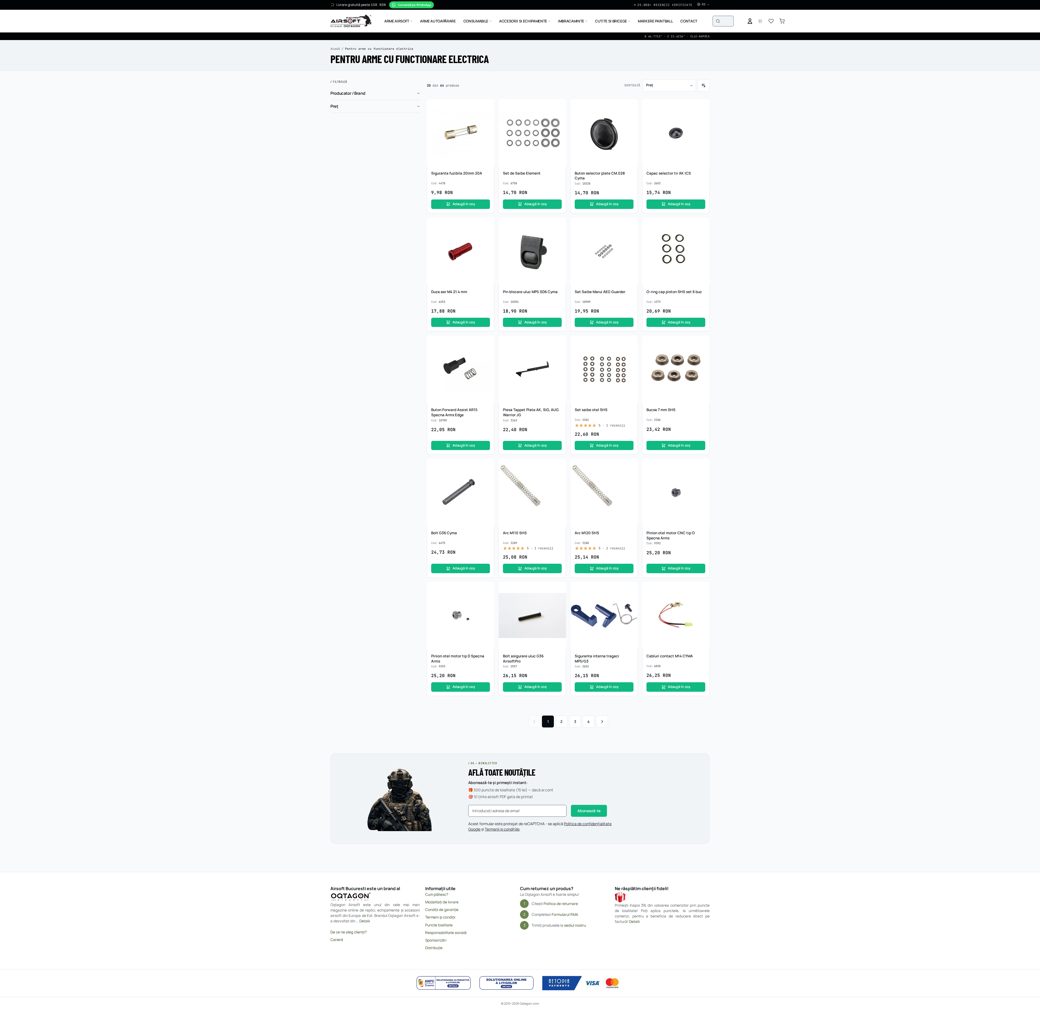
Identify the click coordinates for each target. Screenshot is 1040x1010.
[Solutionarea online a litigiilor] (506, 983)
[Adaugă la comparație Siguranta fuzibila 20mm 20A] (487, 116)
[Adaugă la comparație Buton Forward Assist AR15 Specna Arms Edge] (487, 353)
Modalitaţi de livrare (442, 902)
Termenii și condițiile (502, 829)
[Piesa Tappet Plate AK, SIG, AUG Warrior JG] (532, 369)
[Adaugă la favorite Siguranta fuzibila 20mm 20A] (487, 106)
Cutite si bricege (611, 21)
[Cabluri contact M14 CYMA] (676, 615)
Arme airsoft (396, 21)
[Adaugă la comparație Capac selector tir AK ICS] (702, 116)
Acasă (335, 49)
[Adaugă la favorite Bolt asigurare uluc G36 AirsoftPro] (559, 589)
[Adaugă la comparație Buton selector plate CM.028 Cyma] (630, 116)
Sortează (632, 85)
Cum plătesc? (436, 894)
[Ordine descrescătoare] (704, 85)
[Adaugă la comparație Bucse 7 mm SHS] (702, 353)
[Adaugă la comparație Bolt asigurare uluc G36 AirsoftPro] (559, 599)
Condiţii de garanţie (442, 909)
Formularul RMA (565, 914)
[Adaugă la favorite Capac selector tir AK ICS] (702, 106)
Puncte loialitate (439, 925)
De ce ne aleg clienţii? (348, 932)
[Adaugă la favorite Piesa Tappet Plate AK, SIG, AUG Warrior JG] (559, 342)
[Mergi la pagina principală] (350, 21)
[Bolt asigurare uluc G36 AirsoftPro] (532, 615)
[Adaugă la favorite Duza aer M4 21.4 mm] (487, 224)
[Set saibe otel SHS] (604, 369)
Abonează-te (588, 810)
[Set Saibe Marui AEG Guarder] (604, 251)
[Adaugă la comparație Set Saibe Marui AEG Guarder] (630, 235)
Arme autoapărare (438, 21)
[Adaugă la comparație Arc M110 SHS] (559, 476)
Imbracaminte (571, 21)
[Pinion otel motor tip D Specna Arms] (460, 615)
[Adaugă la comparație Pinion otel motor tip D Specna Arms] (487, 599)
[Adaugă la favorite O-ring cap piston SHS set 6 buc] (702, 224)
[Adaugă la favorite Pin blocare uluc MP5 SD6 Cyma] (559, 224)
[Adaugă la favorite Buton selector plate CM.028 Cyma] (630, 106)
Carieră (336, 939)
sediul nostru (575, 925)
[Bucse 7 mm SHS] (676, 369)
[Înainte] (602, 721)
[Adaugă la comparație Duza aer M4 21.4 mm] (487, 235)
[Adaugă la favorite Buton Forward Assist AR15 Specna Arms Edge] (487, 342)
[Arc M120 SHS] (604, 492)
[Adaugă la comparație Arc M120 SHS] (630, 476)
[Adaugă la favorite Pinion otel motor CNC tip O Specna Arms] (702, 465)
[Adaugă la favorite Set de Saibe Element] (559, 106)
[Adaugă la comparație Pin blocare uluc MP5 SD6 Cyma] (559, 235)
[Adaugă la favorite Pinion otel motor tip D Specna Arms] (487, 589)
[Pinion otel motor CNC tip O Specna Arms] (676, 492)
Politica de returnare (561, 903)
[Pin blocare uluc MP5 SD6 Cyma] (532, 251)
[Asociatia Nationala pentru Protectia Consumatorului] (444, 983)
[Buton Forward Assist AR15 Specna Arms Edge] (460, 369)
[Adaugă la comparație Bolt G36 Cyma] (487, 476)
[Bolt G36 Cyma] (460, 492)
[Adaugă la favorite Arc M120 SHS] (630, 465)
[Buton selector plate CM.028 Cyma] (604, 132)
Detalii (364, 921)
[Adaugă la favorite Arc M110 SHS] (559, 465)
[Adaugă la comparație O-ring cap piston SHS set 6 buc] (702, 235)
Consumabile (475, 21)
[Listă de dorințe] (771, 21)
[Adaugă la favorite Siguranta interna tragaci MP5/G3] (630, 589)
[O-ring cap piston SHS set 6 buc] (676, 251)
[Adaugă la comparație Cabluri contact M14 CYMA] (702, 599)
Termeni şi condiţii (440, 917)
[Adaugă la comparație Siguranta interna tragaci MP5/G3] (630, 599)
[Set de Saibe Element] (532, 132)
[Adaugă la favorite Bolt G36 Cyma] (487, 465)
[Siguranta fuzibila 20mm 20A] (460, 132)
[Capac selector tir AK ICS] (676, 132)
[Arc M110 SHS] (532, 492)
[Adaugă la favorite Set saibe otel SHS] (630, 342)
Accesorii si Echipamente (523, 21)
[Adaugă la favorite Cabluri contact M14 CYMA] (702, 589)
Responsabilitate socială (446, 932)
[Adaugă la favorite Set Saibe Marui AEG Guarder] (630, 224)
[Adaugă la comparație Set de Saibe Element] (559, 116)
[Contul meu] (750, 21)
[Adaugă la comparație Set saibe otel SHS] (630, 353)
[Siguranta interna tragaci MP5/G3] (604, 615)
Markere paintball (655, 21)
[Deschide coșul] (782, 21)
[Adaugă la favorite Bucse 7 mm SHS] (702, 342)
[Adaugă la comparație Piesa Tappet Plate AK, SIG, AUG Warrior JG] (559, 353)
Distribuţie (434, 947)
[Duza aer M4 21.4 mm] (460, 251)
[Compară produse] (760, 21)
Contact (688, 21)
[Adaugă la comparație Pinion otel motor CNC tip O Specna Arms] (702, 476)
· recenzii (612, 425)
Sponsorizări (435, 940)
